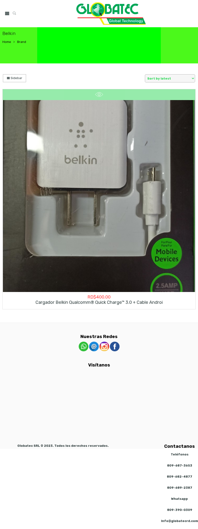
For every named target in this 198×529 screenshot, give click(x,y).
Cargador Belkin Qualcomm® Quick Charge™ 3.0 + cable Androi (99, 302)
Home (6, 42)
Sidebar (16, 78)
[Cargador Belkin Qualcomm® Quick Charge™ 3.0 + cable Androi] (99, 196)
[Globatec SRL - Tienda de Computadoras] (111, 13)
